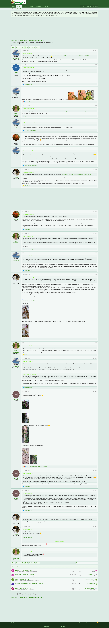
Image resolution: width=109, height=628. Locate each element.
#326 (96, 134)
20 (31, 47)
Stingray (16, 142)
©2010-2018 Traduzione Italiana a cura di (54, 626)
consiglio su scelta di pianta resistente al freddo (29, 583)
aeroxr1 (16, 72)
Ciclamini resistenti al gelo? (23, 588)
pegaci (16, 571)
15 (20, 47)
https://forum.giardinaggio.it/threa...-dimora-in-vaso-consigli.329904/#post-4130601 (70, 55)
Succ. (37, 47)
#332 (96, 274)
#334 (96, 358)
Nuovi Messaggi (14, 8)
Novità (24, 6)
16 (22, 47)
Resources (38, 6)
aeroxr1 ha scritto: (27, 53)
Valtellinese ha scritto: (27, 67)
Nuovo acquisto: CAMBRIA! (23, 579)
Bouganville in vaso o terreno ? (24, 570)
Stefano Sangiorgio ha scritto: (29, 122)
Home (13, 6)
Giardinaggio (32, 576)
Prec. (13, 47)
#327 (96, 148)
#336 (96, 470)
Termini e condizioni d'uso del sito (74, 623)
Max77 (93, 585)
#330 (96, 233)
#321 (96, 50)
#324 (96, 105)
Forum (19, 6)
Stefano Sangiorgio (16, 114)
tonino (16, 585)
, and (32, 102)
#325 (96, 120)
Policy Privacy (86, 623)
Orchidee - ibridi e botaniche (33, 580)
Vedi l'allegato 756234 (86, 111)
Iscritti (46, 6)
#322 (96, 64)
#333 (96, 342)
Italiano (14, 623)
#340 (96, 549)
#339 (96, 526)
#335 (96, 391)
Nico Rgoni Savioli (19, 576)
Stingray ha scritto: (27, 150)
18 (27, 47)
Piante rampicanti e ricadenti (31, 571)
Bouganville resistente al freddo (24, 574)
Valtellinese (14, 45)
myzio (16, 399)
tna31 (16, 580)
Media (31, 6)
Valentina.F (17, 589)
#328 (96, 169)
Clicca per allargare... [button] (59, 541)
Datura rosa (92, 589)
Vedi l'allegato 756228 (67, 111)
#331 (96, 252)
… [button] (18, 47)
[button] (28, 6)
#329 (96, 211)
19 (29, 47)
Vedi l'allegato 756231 (76, 111)
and (30, 116)
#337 (96, 490)
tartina (16, 177)
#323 (96, 88)
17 (25, 47)
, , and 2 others (36, 466)
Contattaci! (63, 623)
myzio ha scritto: (26, 517)
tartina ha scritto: (26, 255)
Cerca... (20, 8)
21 (34, 47)
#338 (96, 514)
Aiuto (91, 623)
